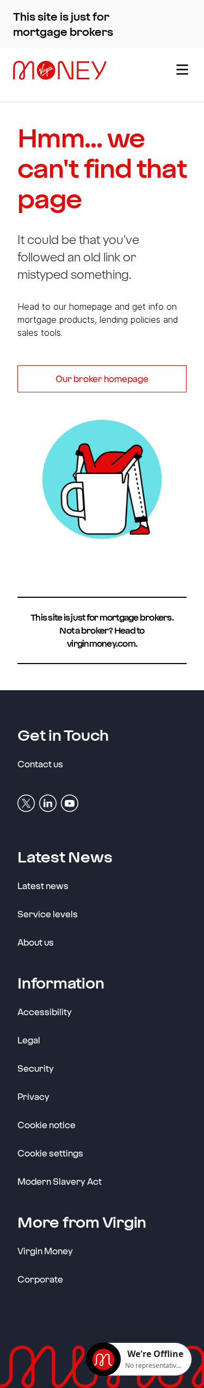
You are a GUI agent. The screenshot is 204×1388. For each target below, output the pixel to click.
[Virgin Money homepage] (85, 75)
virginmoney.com (101, 643)
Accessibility (44, 1011)
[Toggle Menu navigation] (181, 75)
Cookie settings (50, 1153)
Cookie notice (46, 1125)
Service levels (47, 914)
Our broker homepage (102, 378)
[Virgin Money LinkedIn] (48, 802)
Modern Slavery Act (59, 1181)
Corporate (40, 1278)
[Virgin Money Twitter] (26, 802)
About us (35, 942)
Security (35, 1068)
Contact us (40, 764)
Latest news (43, 885)
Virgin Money (45, 1250)
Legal (28, 1040)
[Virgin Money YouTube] (69, 802)
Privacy (33, 1096)
